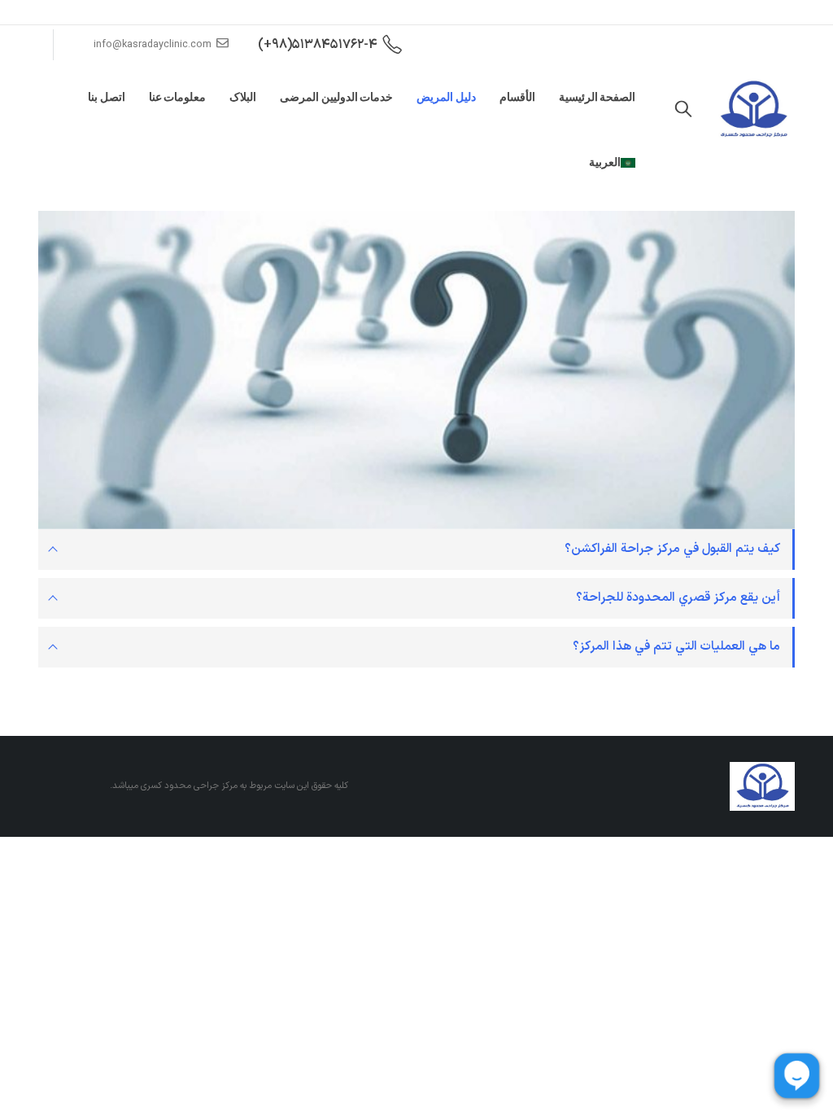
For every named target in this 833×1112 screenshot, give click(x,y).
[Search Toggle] (683, 110)
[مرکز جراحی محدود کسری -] (753, 110)
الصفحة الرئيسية (597, 97)
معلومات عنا (178, 97)
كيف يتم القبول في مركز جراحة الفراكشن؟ (672, 549)
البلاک (242, 97)
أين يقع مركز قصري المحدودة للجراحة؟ (678, 598)
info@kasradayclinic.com (153, 44)
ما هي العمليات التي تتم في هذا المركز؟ (676, 646)
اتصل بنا (106, 97)
